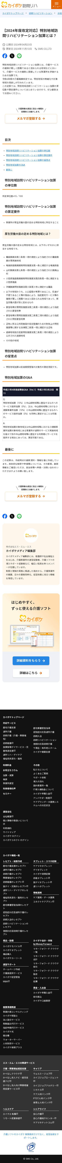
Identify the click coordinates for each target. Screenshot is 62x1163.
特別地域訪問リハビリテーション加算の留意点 (28, 160)
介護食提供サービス (12, 973)
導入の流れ (38, 781)
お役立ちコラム (10, 770)
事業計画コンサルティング (15, 1012)
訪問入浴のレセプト (12, 919)
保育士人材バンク (41, 1102)
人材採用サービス (11, 1043)
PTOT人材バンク (41, 1098)
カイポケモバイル (11, 946)
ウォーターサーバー (12, 1039)
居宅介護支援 (9, 727)
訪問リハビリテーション (44, 740)
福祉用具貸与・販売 (12, 759)
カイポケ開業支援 (41, 752)
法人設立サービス (11, 1020)
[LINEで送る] (19, 55)
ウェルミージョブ (41, 1074)
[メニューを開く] (56, 4)
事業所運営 (8, 783)
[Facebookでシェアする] (4, 55)
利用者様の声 (9, 788)
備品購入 (7, 954)
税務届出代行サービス (13, 1024)
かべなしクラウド (11, 1074)
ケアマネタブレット (42, 866)
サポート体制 (39, 777)
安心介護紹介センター (43, 1118)
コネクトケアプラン (42, 902)
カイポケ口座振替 (41, 1001)
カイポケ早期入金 (41, 794)
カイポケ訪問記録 (41, 874)
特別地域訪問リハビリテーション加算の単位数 (28, 150)
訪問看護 (7, 743)
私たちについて (40, 769)
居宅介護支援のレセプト (14, 866)
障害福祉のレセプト (12, 878)
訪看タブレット (40, 878)
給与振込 (37, 997)
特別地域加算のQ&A (15, 165)
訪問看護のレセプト (12, 882)
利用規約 (7, 828)
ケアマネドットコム (42, 1122)
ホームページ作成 (11, 969)
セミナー (7, 794)
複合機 (6, 1035)
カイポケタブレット (12, 950)
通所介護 (7, 731)
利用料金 (7, 765)
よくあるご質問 (40, 773)
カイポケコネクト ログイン (16, 840)
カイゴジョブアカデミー (44, 1085)
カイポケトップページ (13, 717)
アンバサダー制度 (41, 798)
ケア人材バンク (40, 1094)
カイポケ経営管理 (11, 977)
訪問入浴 (37, 736)
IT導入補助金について (43, 789)
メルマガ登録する (29, 118)
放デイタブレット (41, 882)
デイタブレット (40, 870)
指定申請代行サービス (13, 1028)
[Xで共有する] (12, 55)
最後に (9, 170)
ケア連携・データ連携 (43, 897)
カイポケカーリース (12, 958)
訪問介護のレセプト (12, 874)
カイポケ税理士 (10, 1016)
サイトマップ (9, 832)
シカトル (37, 1090)
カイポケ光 (8, 1031)
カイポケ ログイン (11, 836)
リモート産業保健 (11, 1118)
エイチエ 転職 (9, 1114)
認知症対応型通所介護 (43, 732)
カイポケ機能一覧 (11, 855)
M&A (5, 981)
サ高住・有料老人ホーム (44, 748)
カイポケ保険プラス (12, 1047)
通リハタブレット (41, 886)
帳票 (5, 779)
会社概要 (7, 816)
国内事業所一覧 (40, 785)
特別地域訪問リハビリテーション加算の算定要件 (29, 155)
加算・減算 (8, 775)
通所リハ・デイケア (12, 755)
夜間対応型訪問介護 (42, 744)
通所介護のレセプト (12, 870)
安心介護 (37, 1114)
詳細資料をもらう (29, 660)
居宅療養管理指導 (41, 728)
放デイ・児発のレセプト (14, 886)
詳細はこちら (29, 673)
